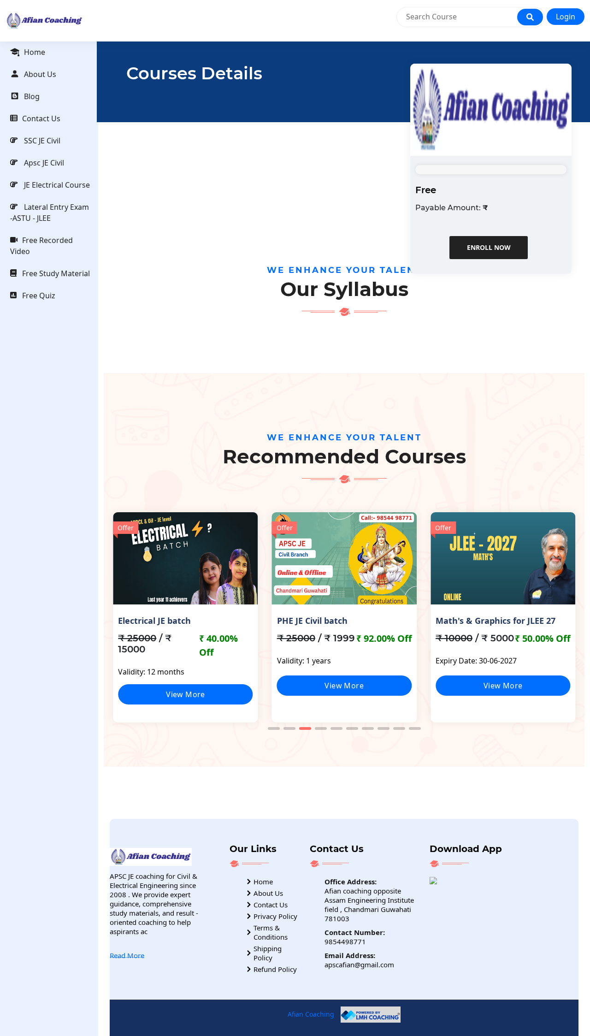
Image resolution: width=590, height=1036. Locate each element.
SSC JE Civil (41, 141)
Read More (127, 955)
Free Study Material (56, 273)
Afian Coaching (311, 1013)
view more (185, 694)
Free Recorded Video (41, 245)
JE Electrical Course (56, 185)
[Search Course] (530, 17)
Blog (32, 96)
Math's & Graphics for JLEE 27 (495, 620)
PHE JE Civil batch (312, 620)
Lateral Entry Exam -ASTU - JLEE (49, 212)
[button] (274, 728)
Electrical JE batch (154, 620)
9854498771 (345, 941)
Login (565, 17)
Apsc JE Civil (43, 163)
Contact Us (41, 118)
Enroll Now (488, 247)
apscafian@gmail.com (359, 964)
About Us (40, 74)
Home (34, 52)
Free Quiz (38, 295)
